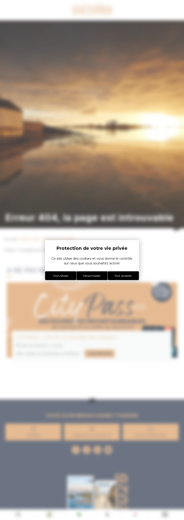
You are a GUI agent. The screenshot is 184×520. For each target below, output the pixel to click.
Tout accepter (123, 275)
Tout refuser (60, 275)
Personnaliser (92, 275)
